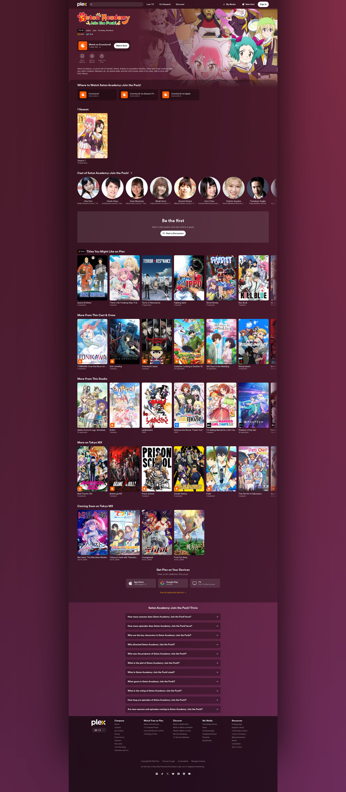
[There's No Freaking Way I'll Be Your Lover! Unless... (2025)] (125, 280)
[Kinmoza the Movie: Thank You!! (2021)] (189, 408)
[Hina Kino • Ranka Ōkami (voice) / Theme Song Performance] (88, 191)
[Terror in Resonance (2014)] (157, 280)
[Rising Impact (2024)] (254, 344)
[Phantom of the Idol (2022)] (254, 408)
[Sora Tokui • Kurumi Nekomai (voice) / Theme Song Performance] (209, 191)
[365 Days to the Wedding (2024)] (221, 344)
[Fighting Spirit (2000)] (189, 280)
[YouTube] (189, 773)
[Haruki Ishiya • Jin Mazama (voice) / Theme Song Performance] (113, 191)
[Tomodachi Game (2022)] (157, 344)
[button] (102, 58)
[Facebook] (178, 773)
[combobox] (118, 4)
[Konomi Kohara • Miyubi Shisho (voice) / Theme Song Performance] (185, 191)
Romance (109, 30)
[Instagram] (156, 773)
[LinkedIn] (184, 773)
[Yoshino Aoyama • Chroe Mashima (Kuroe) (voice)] (234, 191)
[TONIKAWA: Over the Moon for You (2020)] (92, 344)
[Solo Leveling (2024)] (125, 344)
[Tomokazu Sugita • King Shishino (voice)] (258, 191)
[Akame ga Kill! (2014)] (125, 471)
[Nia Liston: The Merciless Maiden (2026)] (92, 535)
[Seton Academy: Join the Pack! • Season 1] (92, 138)
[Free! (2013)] (221, 471)
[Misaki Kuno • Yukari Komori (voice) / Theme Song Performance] (161, 191)
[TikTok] (162, 773)
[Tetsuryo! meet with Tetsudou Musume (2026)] (125, 535)
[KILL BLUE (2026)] (254, 280)
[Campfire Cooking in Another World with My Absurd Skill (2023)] (189, 344)
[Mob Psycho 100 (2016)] (92, 471)
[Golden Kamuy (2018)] (189, 471)
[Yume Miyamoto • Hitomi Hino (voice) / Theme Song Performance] (137, 191)
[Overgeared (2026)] (157, 535)
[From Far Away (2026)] (189, 535)
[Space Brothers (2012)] (92, 280)
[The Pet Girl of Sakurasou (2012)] (254, 471)
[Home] (82, 4)
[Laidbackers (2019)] (157, 408)
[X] (167, 773)
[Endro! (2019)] (125, 408)
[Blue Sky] (173, 773)
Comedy (101, 30)
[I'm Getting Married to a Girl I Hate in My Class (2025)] (221, 408)
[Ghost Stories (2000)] (221, 280)
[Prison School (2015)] (157, 471)
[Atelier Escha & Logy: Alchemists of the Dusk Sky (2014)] (92, 408)
